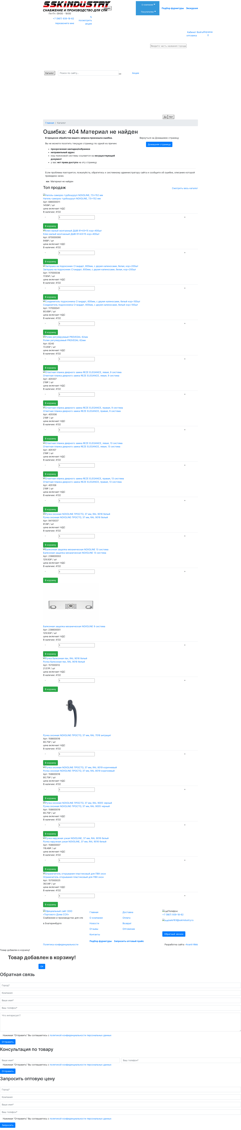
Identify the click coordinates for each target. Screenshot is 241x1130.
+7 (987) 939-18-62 (63, 18)
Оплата (126, 917)
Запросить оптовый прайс (129, 941)
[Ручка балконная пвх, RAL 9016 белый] (65, 658)
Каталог (49, 73)
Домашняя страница (159, 144)
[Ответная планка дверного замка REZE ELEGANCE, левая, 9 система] (82, 372)
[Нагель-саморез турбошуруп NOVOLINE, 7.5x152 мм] (73, 195)
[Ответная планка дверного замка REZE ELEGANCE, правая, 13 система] (83, 478)
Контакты (95, 934)
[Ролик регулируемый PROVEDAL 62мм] (65, 336)
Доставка (128, 912)
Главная (94, 912)
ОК (41, 966)
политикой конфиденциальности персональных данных (80, 1035)
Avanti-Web (192, 944)
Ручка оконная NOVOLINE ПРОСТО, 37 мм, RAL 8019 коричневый (79, 770)
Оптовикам (129, 928)
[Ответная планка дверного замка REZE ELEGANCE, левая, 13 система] (82, 442)
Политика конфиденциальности (60, 944)
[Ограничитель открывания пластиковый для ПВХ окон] (74, 873)
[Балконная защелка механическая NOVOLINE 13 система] (75, 549)
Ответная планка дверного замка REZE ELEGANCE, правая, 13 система (82, 481)
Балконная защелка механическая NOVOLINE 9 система (74, 626)
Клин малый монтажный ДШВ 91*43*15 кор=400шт (71, 234)
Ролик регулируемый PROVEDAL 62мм (64, 340)
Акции (135, 73)
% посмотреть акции (85, 20)
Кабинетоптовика (191, 34)
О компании (96, 917)
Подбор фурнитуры (173, 8)
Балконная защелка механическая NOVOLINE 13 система (74, 552)
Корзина (208, 33)
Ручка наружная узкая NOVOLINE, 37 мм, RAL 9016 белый (74, 841)
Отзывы (94, 928)
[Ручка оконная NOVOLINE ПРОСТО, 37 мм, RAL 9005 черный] (77, 802)
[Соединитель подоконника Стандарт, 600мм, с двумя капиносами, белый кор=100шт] (91, 301)
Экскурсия (192, 8)
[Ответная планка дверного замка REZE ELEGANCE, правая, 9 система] (83, 407)
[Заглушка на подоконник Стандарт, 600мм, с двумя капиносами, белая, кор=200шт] (90, 265)
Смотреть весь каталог (185, 188)
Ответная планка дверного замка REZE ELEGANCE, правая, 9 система (82, 411)
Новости (94, 923)
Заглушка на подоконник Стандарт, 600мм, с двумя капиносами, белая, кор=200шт (89, 269)
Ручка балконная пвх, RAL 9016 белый (64, 661)
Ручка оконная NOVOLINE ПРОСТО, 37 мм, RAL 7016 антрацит (77, 735)
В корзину (50, 226)
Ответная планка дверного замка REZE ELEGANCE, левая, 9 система (81, 375)
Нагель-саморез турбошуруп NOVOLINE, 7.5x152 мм (72, 198)
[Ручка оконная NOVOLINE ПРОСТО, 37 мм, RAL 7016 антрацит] (71, 712)
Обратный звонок (174, 934)
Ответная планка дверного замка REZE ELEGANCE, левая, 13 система (81, 446)
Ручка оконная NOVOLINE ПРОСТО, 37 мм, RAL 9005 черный (76, 806)
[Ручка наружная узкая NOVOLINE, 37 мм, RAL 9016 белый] (76, 838)
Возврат (127, 923)
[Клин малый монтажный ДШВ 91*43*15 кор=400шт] (72, 230)
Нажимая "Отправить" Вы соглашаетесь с (57, 1035)
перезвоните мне (64, 23)
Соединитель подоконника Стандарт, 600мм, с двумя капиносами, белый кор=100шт (90, 304)
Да (165, 116)
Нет (171, 116)
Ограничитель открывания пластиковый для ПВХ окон (73, 877)
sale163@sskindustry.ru (181, 920)
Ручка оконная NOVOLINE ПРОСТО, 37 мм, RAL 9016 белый (75, 517)
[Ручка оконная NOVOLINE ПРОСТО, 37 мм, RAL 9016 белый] (76, 513)
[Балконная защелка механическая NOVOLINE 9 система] (71, 603)
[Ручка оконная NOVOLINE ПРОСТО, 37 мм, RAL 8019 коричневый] (80, 767)
